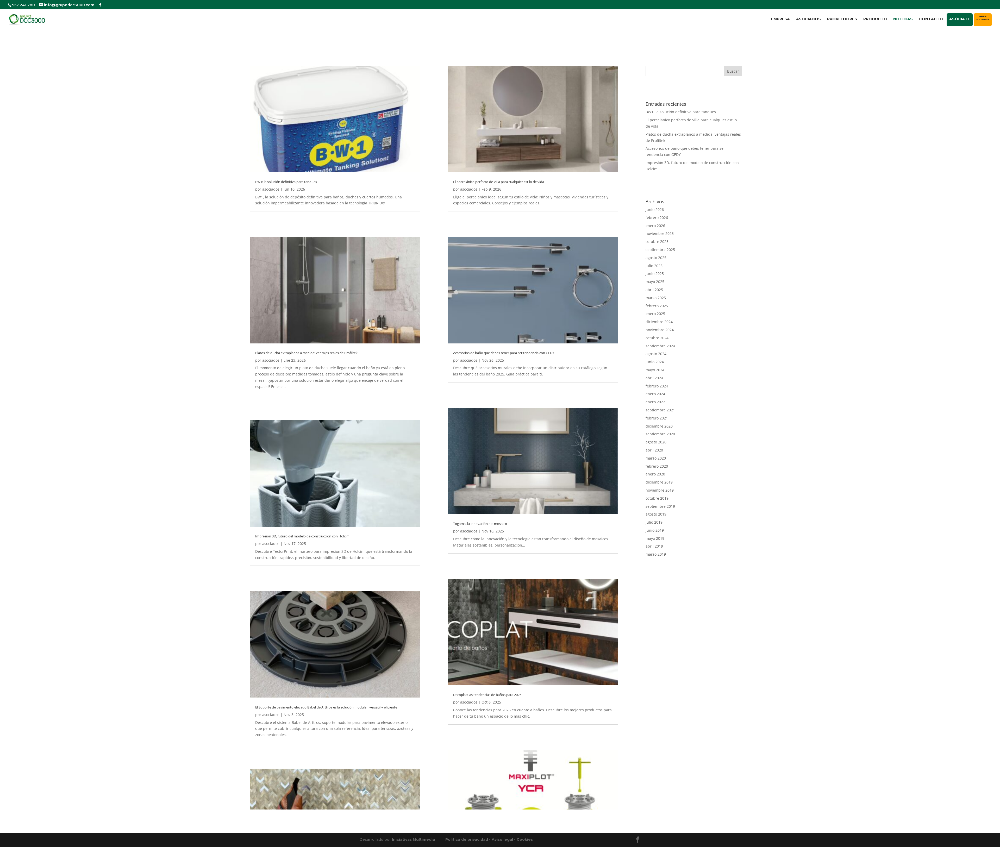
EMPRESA (780, 19)
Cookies (525, 839)
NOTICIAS (903, 19)
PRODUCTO (875, 19)
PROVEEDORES (842, 19)
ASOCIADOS (808, 19)
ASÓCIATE (959, 19)
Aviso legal (502, 839)
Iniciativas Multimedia (413, 839)
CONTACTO (931, 19)
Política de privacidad (466, 839)
